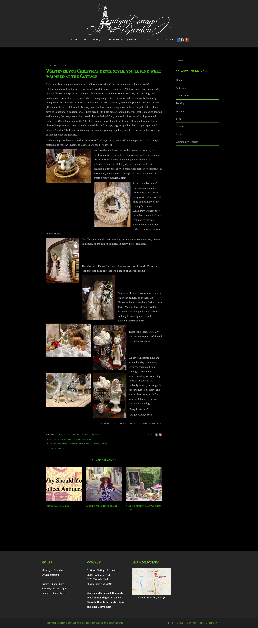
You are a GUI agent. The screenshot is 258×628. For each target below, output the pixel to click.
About (85, 40)
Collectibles (115, 40)
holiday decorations (57, 444)
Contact (168, 40)
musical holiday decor (81, 444)
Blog (156, 40)
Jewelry (131, 40)
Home (74, 40)
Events (143, 424)
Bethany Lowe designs (68, 435)
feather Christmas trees (80, 439)
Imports (156, 424)
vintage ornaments (56, 448)
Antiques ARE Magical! (58, 505)
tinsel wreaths (101, 444)
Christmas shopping (91, 435)
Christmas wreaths (56, 439)
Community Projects (187, 141)
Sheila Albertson (116, 623)
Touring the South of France (101, 505)
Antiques (98, 40)
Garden (144, 40)
